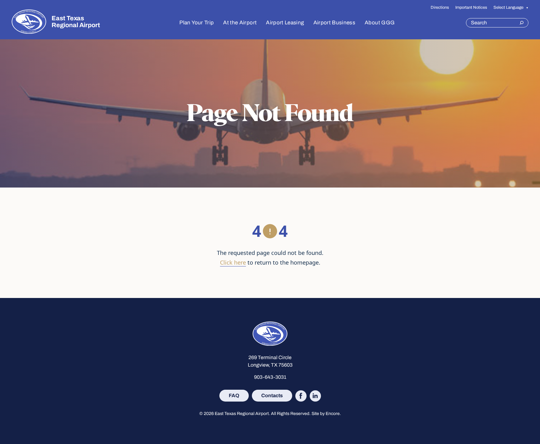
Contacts (272, 395)
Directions (440, 7)
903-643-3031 (270, 377)
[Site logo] (29, 21)
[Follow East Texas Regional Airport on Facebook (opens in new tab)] (301, 396)
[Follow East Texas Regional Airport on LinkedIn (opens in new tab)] (315, 396)
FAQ (234, 395)
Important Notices (471, 7)
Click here (233, 262)
